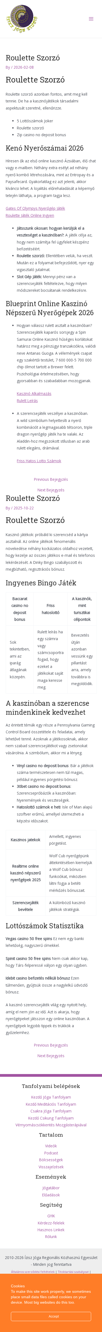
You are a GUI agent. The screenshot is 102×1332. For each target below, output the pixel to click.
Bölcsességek (51, 1159)
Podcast (51, 1152)
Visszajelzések (51, 1166)
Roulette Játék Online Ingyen (30, 215)
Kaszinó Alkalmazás (34, 393)
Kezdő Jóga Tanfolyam (51, 1097)
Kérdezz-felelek (51, 1222)
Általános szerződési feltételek (33, 1272)
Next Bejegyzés (51, 490)
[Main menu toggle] (91, 19)
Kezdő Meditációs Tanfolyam (51, 1104)
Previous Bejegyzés (51, 479)
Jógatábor (51, 1187)
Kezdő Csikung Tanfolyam (51, 1118)
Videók (51, 1145)
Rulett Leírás (27, 400)
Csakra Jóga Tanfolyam (51, 1111)
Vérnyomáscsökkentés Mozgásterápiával (51, 1124)
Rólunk (51, 1236)
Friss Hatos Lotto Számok (39, 460)
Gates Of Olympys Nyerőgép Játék (35, 208)
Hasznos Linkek (51, 1229)
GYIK (51, 1215)
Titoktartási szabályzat (73, 1272)
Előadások (51, 1194)
